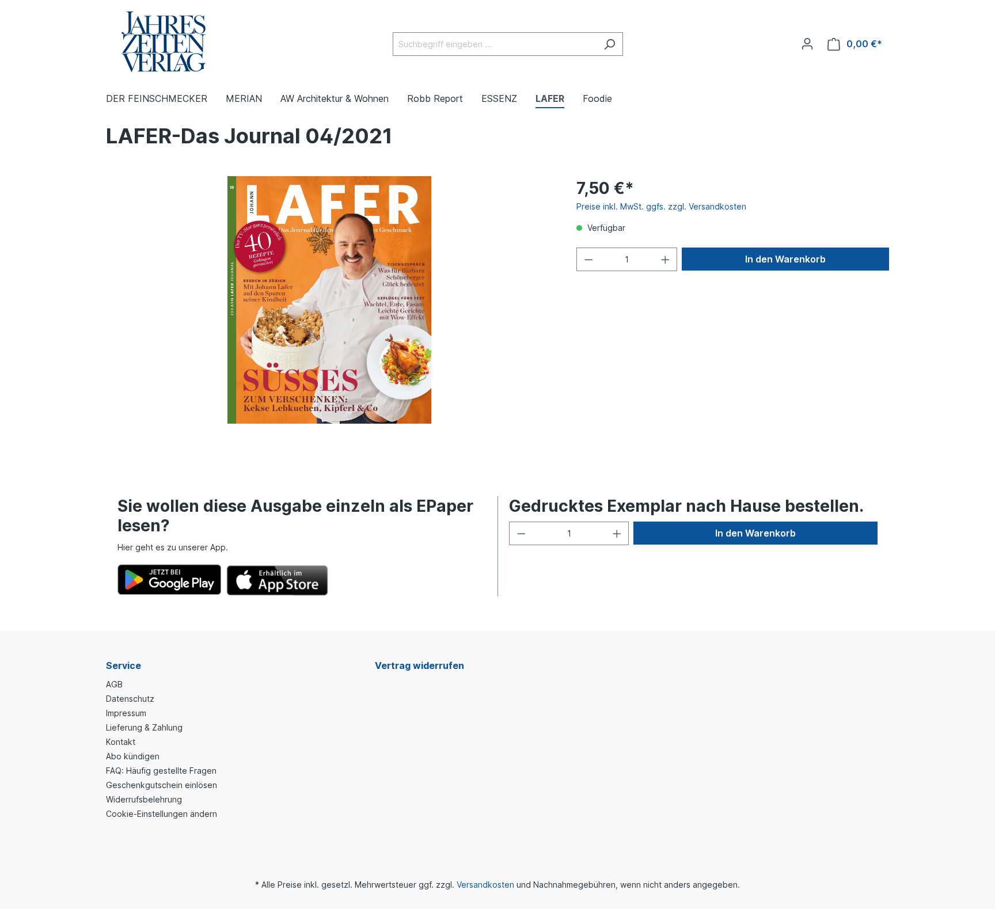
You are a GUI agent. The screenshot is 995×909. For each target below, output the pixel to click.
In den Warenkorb (785, 259)
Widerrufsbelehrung (144, 799)
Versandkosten (485, 884)
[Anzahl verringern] (588, 259)
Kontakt (120, 742)
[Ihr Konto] (807, 44)
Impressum (126, 713)
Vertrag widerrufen (419, 665)
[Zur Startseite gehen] (163, 41)
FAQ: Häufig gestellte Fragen (161, 770)
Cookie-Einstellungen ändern (161, 814)
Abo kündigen (132, 756)
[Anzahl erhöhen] (666, 259)
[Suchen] (609, 44)
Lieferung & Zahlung (144, 727)
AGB (114, 684)
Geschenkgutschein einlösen (161, 785)
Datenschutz (130, 698)
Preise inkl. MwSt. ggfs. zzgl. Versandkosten (661, 206)
